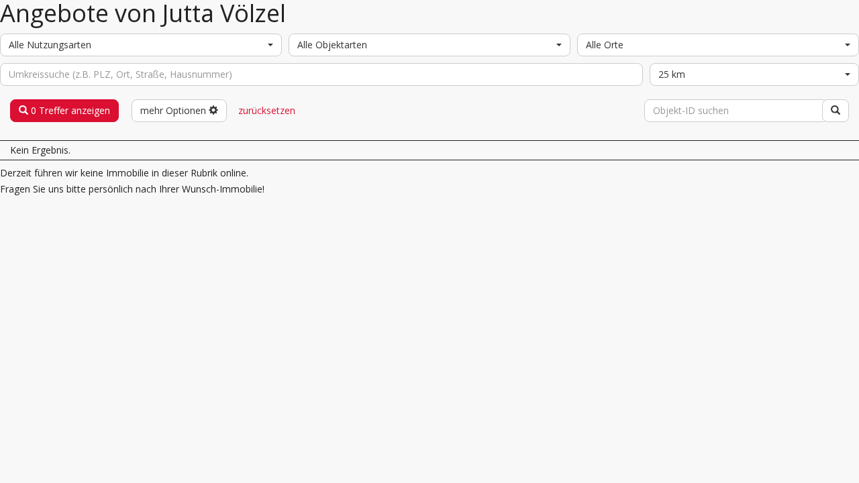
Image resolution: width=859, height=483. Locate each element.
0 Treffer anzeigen (69, 110)
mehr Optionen (174, 110)
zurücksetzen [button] (266, 110)
